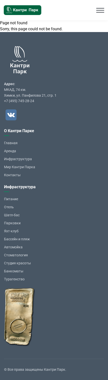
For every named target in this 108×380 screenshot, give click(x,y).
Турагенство (14, 279)
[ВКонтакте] (11, 115)
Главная (11, 143)
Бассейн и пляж (17, 239)
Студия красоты (17, 263)
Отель (9, 207)
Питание (11, 199)
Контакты (12, 175)
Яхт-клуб (11, 231)
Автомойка (13, 247)
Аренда (10, 151)
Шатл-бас (12, 215)
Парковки (12, 223)
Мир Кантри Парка (19, 167)
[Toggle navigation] (100, 10)
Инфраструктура (18, 159)
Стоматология (16, 255)
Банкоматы (13, 271)
